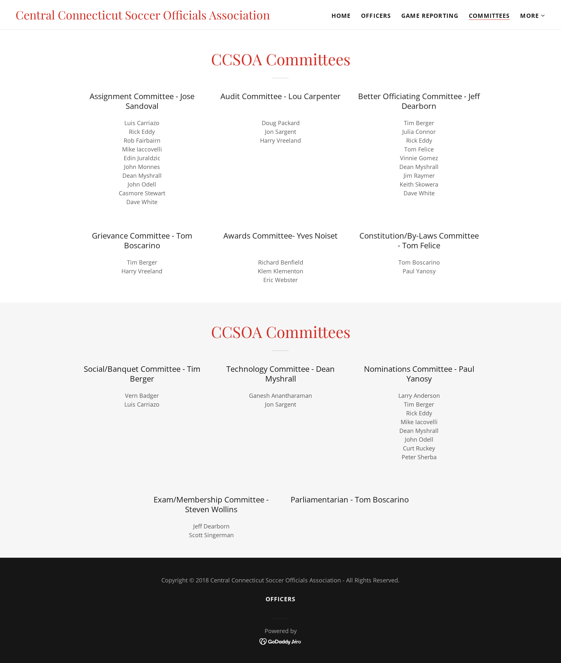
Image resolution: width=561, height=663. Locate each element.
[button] (532, 16)
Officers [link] (376, 16)
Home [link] (341, 16)
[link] (143, 17)
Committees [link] (489, 16)
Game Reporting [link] (429, 16)
